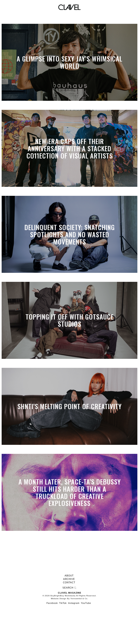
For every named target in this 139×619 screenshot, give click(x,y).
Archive (69, 579)
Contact (69, 582)
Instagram (73, 603)
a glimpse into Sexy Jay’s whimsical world (69, 62)
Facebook (52, 603)
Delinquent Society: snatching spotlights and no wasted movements (69, 234)
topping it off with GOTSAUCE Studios (70, 320)
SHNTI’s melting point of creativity (69, 406)
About (69, 575)
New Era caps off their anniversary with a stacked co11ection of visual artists (69, 148)
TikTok (63, 603)
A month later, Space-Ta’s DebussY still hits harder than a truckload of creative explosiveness (69, 492)
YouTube (86, 603)
